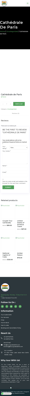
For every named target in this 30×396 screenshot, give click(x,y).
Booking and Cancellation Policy (11, 328)
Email (4, 172)
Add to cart (19, 104)
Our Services (5, 317)
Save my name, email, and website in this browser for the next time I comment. (14, 182)
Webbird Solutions (19, 393)
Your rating (4, 147)
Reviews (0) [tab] (15, 113)
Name (4, 165)
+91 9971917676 (8, 337)
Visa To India (5, 325)
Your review (6, 151)
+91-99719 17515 (8, 339)
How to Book (5, 322)
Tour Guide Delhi (6, 314)
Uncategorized (12, 31)
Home (2, 31)
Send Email (7, 342)
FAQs (2, 320)
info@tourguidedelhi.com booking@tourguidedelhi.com (13, 345)
